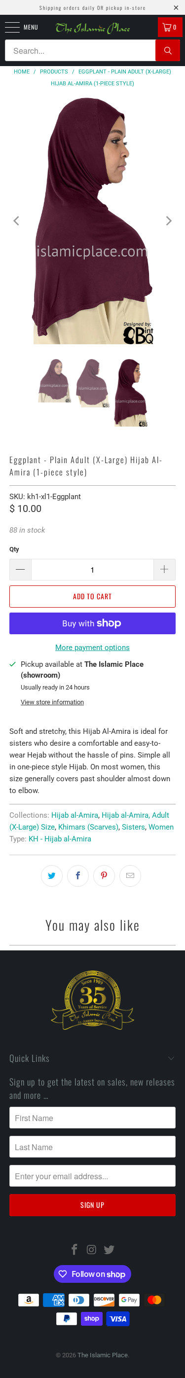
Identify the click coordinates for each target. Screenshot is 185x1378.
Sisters (133, 827)
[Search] (167, 50)
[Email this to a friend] (130, 876)
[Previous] (17, 221)
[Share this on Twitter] (52, 876)
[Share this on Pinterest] (104, 876)
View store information (52, 702)
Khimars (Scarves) (88, 827)
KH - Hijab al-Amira (60, 838)
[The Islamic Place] (92, 28)
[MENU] (6, 27)
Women (161, 827)
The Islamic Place (102, 1355)
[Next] (168, 221)
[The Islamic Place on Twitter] (109, 1250)
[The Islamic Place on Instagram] (92, 1250)
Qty (14, 549)
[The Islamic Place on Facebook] (75, 1250)
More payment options (92, 647)
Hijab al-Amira (74, 815)
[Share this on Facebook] (78, 876)
